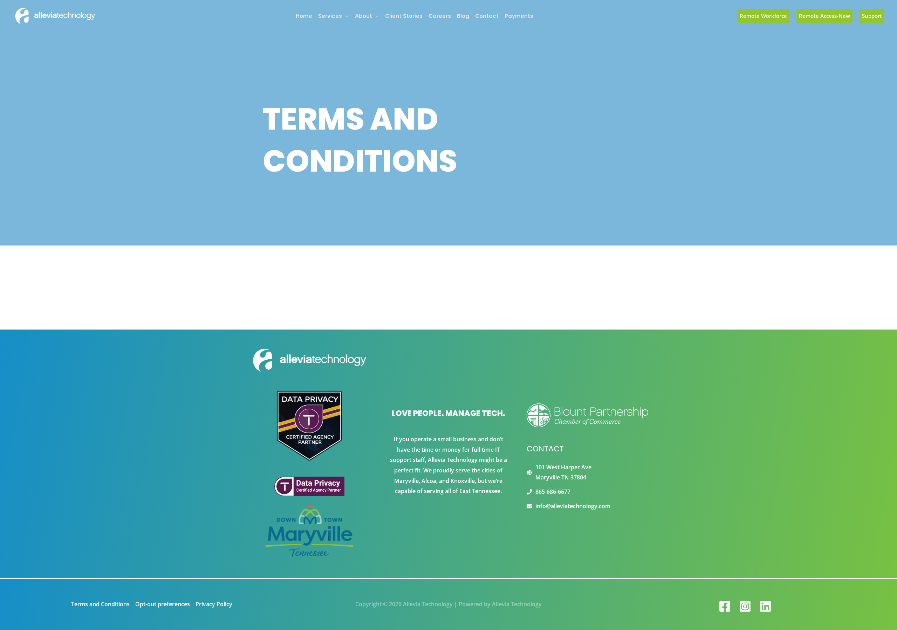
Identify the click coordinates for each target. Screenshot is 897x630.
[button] (345, 16)
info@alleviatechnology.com (572, 506)
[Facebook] (725, 606)
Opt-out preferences (162, 604)
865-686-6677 (552, 492)
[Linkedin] (765, 606)
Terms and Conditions (100, 604)
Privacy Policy (214, 604)
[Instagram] (745, 606)
